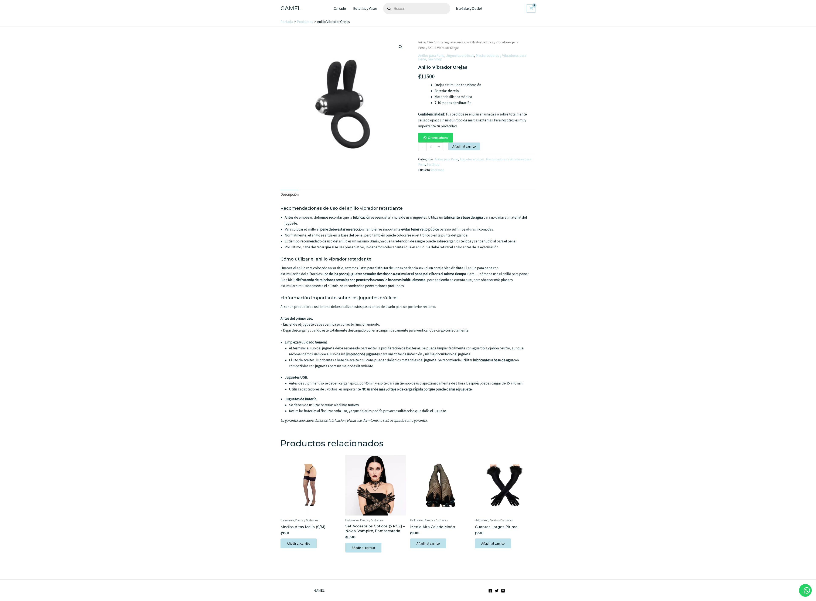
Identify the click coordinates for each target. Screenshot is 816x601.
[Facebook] (490, 591)
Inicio (422, 42)
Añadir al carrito (464, 146)
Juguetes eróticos (456, 42)
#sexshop (437, 170)
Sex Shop (434, 42)
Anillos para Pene (431, 55)
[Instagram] (503, 591)
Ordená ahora (438, 137)
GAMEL (290, 8)
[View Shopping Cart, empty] (531, 8)
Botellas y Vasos (365, 8)
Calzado (340, 8)
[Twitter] (497, 591)
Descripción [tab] (289, 194)
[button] (400, 47)
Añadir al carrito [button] (298, 543)
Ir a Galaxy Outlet (469, 8)
